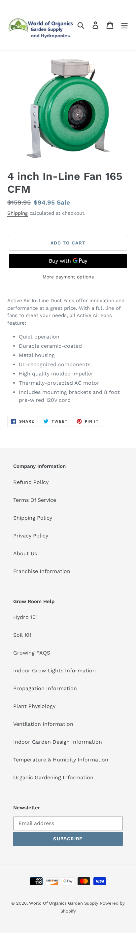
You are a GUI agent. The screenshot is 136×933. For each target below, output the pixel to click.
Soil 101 (22, 635)
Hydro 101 (25, 617)
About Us (25, 553)
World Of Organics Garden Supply (63, 903)
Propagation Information (45, 688)
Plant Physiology (34, 706)
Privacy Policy (30, 535)
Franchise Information (41, 571)
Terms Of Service (34, 500)
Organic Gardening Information (53, 777)
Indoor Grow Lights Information (54, 670)
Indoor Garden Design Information (57, 742)
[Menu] (124, 25)
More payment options (68, 276)
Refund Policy (31, 482)
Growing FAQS (31, 653)
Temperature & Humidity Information (60, 759)
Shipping (17, 213)
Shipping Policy (32, 518)
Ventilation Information (43, 724)
